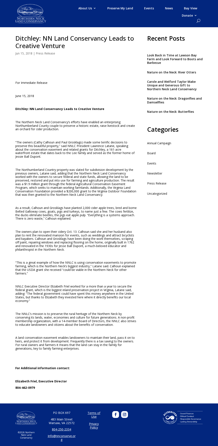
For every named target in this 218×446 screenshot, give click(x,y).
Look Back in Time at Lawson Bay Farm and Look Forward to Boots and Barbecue (175, 59)
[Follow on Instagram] (124, 414)
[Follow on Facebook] (115, 414)
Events (149, 8)
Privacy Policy (94, 425)
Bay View (190, 8)
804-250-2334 (61, 429)
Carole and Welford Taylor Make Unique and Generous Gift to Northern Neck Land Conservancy (172, 85)
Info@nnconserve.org (62, 438)
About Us (85, 8)
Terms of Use (93, 415)
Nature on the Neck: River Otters (171, 72)
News (169, 8)
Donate (187, 15)
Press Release (45, 53)
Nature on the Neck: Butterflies (170, 112)
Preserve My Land (120, 8)
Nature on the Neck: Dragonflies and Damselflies (174, 100)
